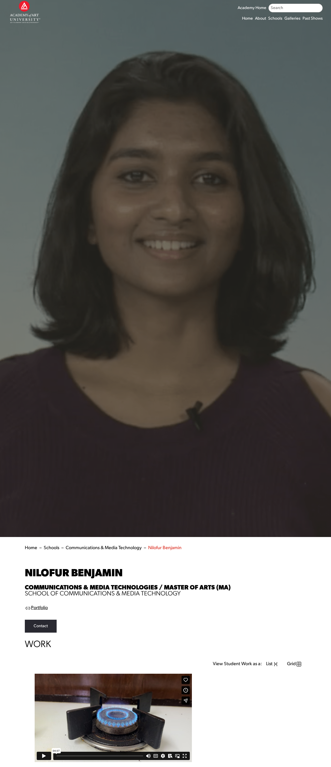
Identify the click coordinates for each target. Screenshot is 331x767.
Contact (41, 626)
